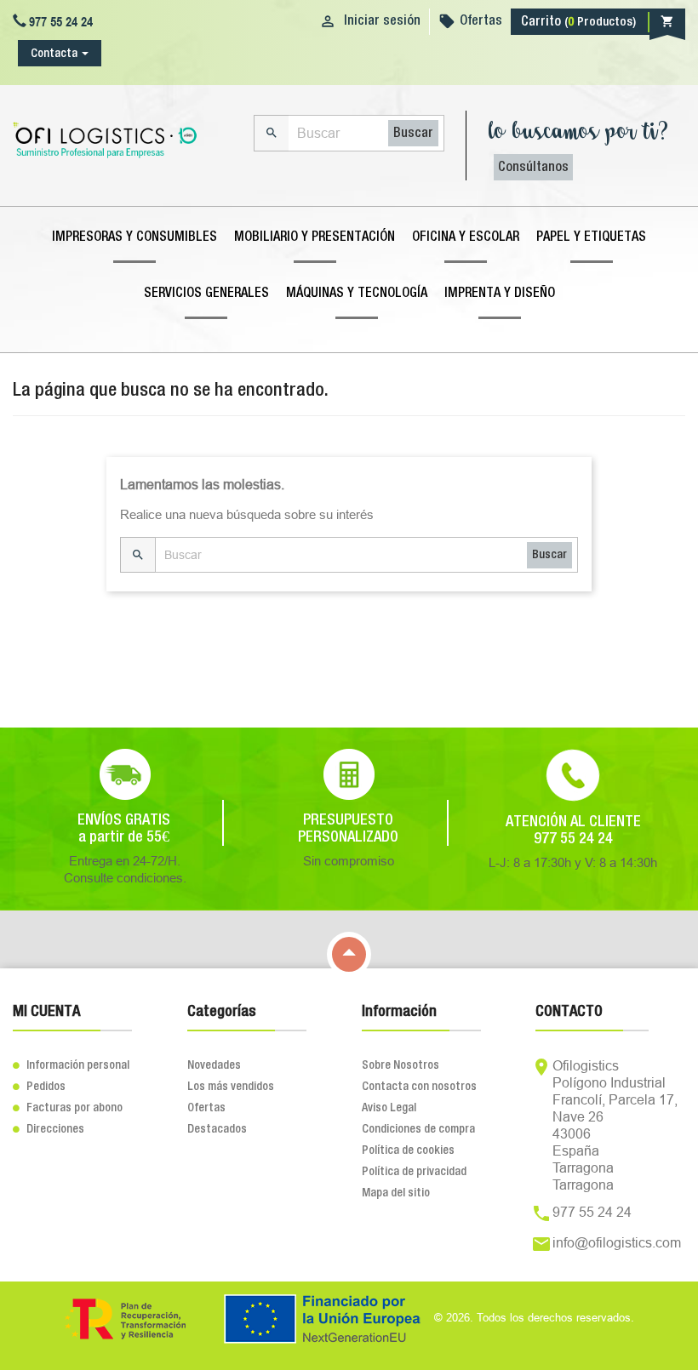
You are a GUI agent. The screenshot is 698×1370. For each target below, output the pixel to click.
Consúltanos (533, 168)
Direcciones (48, 1129)
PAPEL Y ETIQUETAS (591, 237)
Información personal (71, 1065)
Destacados (217, 1129)
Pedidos (39, 1087)
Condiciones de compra (418, 1129)
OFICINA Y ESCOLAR (465, 237)
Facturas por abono (68, 1108)
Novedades (214, 1065)
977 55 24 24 (592, 1211)
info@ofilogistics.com (616, 1242)
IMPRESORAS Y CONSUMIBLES (134, 237)
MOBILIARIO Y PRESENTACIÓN (314, 237)
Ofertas (481, 21)
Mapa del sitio (396, 1193)
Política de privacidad (414, 1172)
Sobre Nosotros (400, 1065)
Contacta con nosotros (419, 1087)
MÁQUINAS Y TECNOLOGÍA (356, 294)
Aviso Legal (389, 1108)
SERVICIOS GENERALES (206, 294)
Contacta (54, 54)
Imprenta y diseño (499, 294)
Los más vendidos (230, 1087)
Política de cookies (408, 1150)
